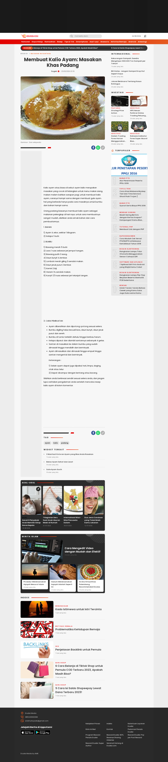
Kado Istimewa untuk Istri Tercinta (78, 609)
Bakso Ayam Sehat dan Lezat (59, 462)
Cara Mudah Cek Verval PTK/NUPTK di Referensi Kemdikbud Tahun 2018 (131, 241)
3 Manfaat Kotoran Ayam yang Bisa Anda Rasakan (69, 454)
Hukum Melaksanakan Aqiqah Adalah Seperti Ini (61, 584)
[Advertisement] (84, 16)
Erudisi (24, 53)
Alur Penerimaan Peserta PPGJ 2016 (131, 182)
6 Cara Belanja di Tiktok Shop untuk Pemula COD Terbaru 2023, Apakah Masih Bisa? (41, 48)
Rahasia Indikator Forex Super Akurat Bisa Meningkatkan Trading (138, 141)
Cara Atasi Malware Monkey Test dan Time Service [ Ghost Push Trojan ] (132, 194)
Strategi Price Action (117, 111)
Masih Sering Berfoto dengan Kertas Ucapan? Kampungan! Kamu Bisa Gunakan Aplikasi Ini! (131, 219)
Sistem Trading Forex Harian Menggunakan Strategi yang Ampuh (118, 141)
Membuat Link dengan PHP (132, 229)
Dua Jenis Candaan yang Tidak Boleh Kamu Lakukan (93, 520)
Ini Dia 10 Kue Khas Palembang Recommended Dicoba (89, 584)
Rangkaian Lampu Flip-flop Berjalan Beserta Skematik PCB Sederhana (132, 277)
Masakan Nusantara (41, 53)
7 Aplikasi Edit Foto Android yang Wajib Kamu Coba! (132, 265)
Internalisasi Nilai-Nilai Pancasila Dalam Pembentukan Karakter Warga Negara (72, 524)
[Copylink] (103, 148)
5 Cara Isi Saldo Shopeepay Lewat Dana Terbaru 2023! (113, 48)
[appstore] (27, 734)
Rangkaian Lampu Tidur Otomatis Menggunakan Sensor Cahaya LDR (131, 254)
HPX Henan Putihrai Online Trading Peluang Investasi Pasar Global (138, 115)
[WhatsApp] (98, 148)
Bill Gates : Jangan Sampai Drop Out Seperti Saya (128, 72)
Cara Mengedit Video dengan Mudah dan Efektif (82, 549)
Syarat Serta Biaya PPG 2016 (133, 205)
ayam (47, 443)
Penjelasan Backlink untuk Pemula (78, 649)
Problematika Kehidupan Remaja (77, 629)
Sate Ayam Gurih (54, 469)
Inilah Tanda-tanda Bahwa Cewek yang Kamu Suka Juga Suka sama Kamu (132, 290)
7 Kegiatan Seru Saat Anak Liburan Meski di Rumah (51, 520)
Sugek (54, 71)
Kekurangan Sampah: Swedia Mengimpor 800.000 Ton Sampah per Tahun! (128, 61)
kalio (55, 443)
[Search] (71, 36)
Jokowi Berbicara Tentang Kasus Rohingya (126, 82)
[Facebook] (93, 148)
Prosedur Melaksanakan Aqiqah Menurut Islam (34, 583)
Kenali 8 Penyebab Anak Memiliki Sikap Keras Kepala (31, 523)
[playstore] (42, 734)
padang (64, 443)
